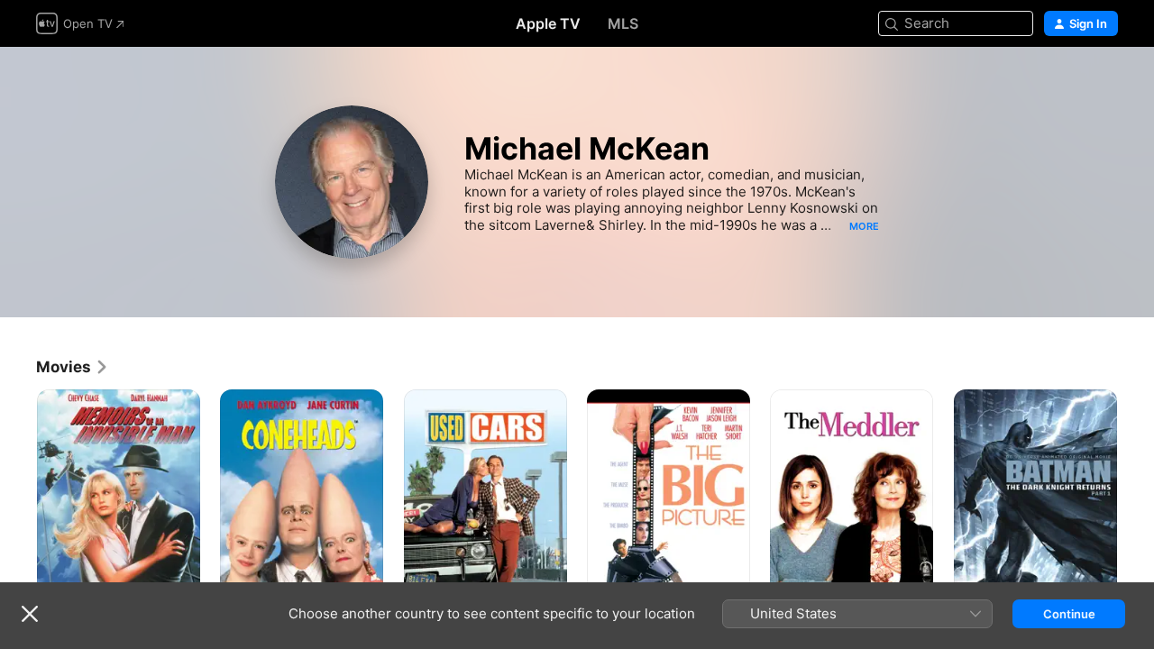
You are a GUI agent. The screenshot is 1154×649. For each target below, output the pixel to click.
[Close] (30, 614)
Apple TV (548, 23)
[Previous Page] (18, 512)
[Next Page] (1136, 512)
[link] (72, 367)
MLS (623, 23)
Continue (1069, 614)
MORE (864, 226)
